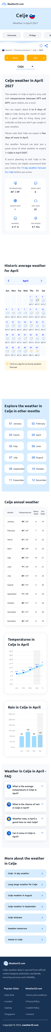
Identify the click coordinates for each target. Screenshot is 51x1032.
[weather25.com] (13, 4)
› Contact (29, 1014)
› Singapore (9, 1014)
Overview (11, 35)
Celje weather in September (22, 906)
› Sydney (8, 1007)
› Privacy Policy (32, 1001)
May (35, 58)
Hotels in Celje (15, 939)
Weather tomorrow (17, 928)
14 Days (32, 35)
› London (8, 1001)
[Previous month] (9, 281)
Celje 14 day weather (18, 873)
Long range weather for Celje (22, 884)
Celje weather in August (20, 895)
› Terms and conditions (36, 995)
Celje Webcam (15, 917)
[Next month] (41, 281)
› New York (9, 995)
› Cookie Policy (32, 1007)
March (15, 58)
